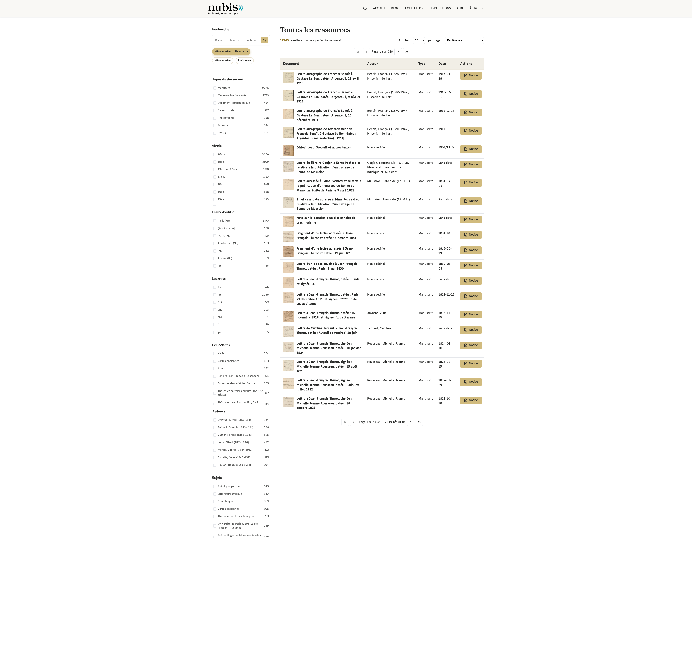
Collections (415, 8)
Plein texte (244, 60)
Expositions (441, 8)
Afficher (404, 40)
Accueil (379, 8)
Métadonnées (222, 60)
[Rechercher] (365, 8)
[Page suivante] (398, 51)
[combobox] (241, 40)
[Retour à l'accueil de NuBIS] (226, 8)
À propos (476, 8)
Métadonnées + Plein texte (231, 51)
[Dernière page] (406, 51)
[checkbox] (241, 88)
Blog (395, 8)
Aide (460, 8)
